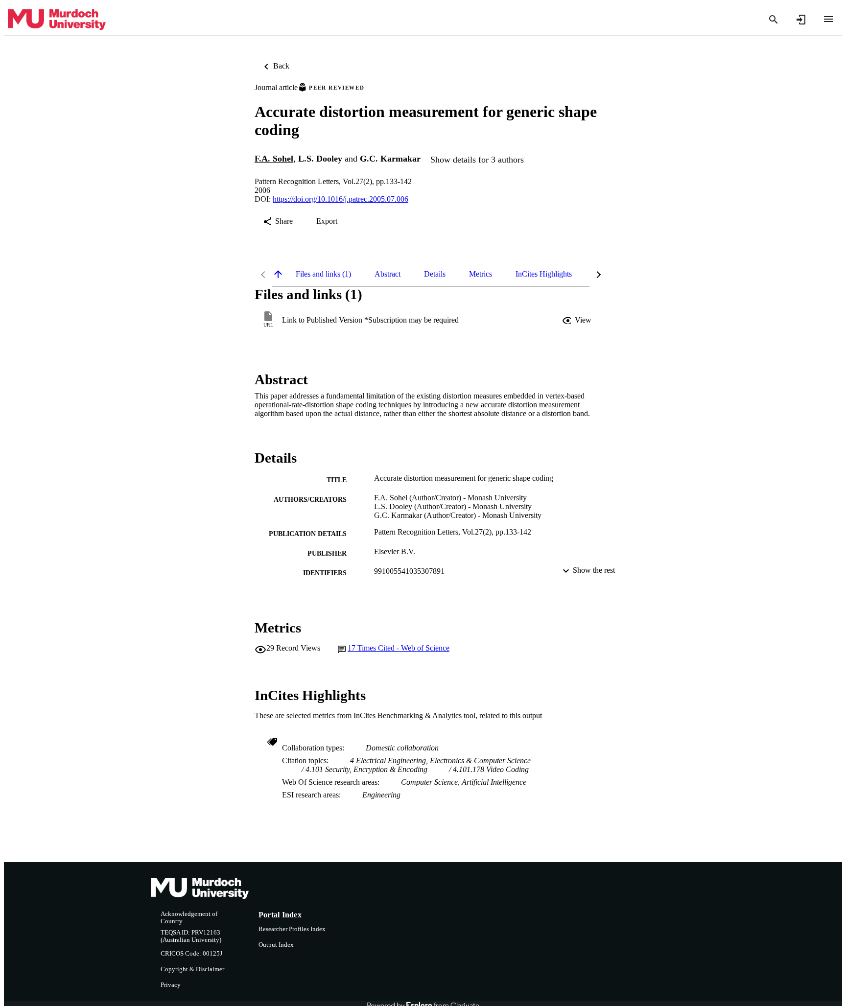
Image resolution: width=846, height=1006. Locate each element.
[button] (577, 320)
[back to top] (278, 274)
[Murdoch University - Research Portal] (57, 20)
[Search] (773, 19)
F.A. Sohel (274, 159)
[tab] (323, 274)
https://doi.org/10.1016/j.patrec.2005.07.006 (340, 199)
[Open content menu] (828, 19)
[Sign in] (801, 19)
